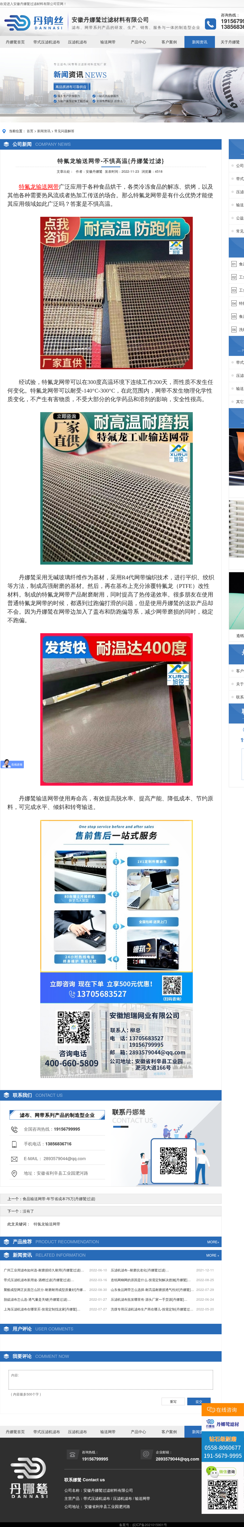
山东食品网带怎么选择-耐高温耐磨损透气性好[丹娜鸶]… (152, 1289)
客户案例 (169, 42)
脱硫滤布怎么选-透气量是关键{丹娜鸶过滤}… (37, 1299)
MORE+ (213, 1241)
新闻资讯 (199, 42)
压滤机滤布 (77, 42)
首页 (30, 130)
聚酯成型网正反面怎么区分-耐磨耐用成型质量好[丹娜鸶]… (43, 1289)
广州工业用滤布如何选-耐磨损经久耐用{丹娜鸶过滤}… (44, 1270)
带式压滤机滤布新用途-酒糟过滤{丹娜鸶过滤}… (39, 1279)
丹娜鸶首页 (15, 42)
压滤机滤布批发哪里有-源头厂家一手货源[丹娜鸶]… (149, 1299)
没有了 (28, 1211)
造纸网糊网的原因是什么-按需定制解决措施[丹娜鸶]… (151, 1279)
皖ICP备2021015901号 (149, 1524)
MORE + (212, 1255)
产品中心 (138, 42)
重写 (173, 1401)
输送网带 (108, 42)
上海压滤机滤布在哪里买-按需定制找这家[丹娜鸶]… (42, 1309)
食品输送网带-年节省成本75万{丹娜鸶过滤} (59, 1198)
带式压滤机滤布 (46, 42)
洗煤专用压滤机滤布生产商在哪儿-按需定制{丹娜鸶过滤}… (150, 1309)
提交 (199, 1401)
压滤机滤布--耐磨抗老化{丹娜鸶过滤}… (140, 1270)
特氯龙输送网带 (47, 1224)
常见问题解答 (64, 130)
